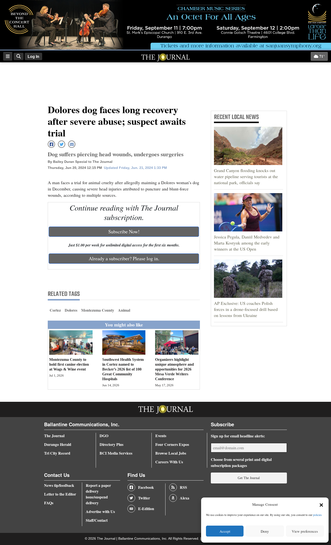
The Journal (54, 435)
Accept (225, 531)
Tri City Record (57, 453)
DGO (104, 435)
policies (317, 515)
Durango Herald (57, 444)
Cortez (55, 310)
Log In (33, 57)
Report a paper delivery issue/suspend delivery (98, 494)
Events (160, 435)
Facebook (146, 487)
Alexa (184, 498)
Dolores (71, 310)
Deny (265, 531)
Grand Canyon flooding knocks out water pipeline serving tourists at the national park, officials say (246, 176)
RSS (183, 487)
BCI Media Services (116, 453)
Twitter (144, 498)
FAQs (48, 503)
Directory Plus (111, 444)
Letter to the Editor (60, 494)
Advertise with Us (100, 511)
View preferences (305, 531)
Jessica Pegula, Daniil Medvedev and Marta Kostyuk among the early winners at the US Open (246, 243)
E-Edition (146, 508)
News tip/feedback (59, 485)
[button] (321, 504)
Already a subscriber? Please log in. (124, 258)
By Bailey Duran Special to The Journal (80, 162)
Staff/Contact (97, 520)
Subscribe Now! (124, 231)
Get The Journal (249, 478)
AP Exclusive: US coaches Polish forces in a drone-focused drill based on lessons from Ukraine (246, 309)
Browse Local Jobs (170, 453)
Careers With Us (169, 462)
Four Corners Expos (172, 444)
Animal (124, 310)
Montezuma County (97, 310)
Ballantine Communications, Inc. (143, 538)
